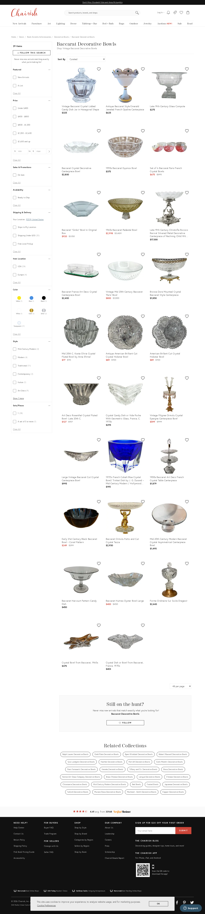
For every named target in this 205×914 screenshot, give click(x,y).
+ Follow (31, 53)
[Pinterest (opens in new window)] (184, 902)
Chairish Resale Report (114, 858)
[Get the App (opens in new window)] (142, 870)
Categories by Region (83, 840)
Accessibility (19, 858)
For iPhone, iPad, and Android (148, 858)
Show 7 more (18, 398)
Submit (183, 830)
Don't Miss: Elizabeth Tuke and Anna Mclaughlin (102, 2)
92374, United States (35, 219)
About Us (109, 827)
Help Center (19, 827)
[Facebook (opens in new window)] (177, 902)
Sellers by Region (81, 846)
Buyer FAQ (48, 827)
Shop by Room (80, 852)
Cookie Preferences (46, 905)
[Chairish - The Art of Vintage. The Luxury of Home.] (24, 13)
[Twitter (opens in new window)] (192, 902)
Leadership (110, 833)
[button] (181, 12)
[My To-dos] (168, 12)
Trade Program (50, 833)
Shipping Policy (20, 846)
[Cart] (188, 12)
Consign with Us (51, 846)
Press (107, 846)
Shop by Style (80, 827)
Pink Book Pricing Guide (24, 852)
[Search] (137, 13)
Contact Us (19, 833)
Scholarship (110, 852)
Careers (108, 840)
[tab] (31, 77)
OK (158, 903)
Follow (126, 723)
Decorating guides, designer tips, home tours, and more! (159, 846)
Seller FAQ (48, 852)
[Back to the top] (199, 897)
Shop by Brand (80, 833)
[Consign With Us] (175, 12)
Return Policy (19, 840)
